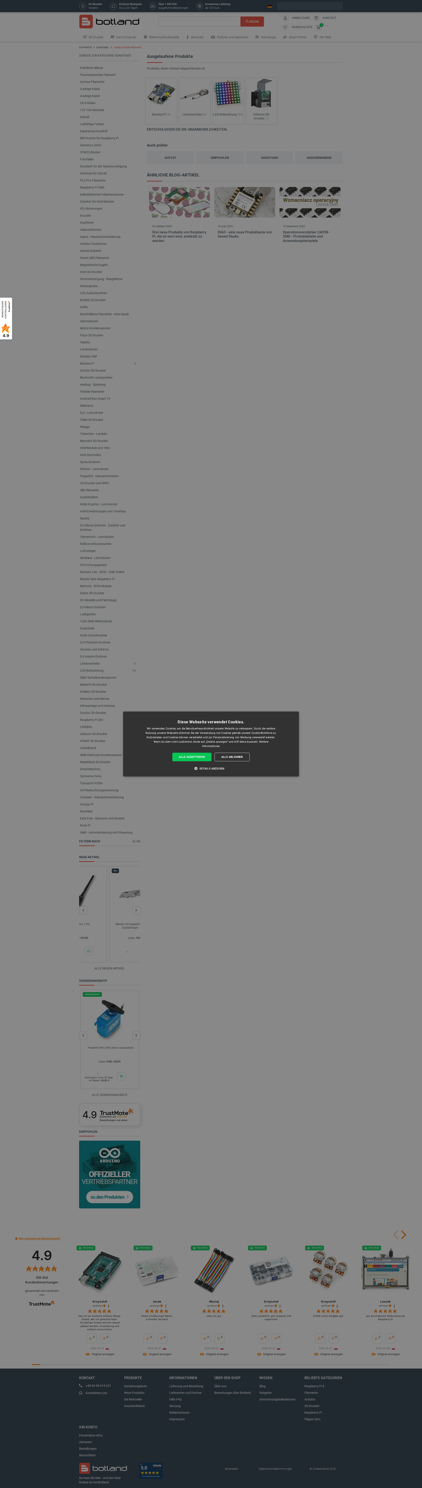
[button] (211, 768)
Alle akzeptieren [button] (192, 757)
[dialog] (211, 744)
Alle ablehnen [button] (232, 757)
